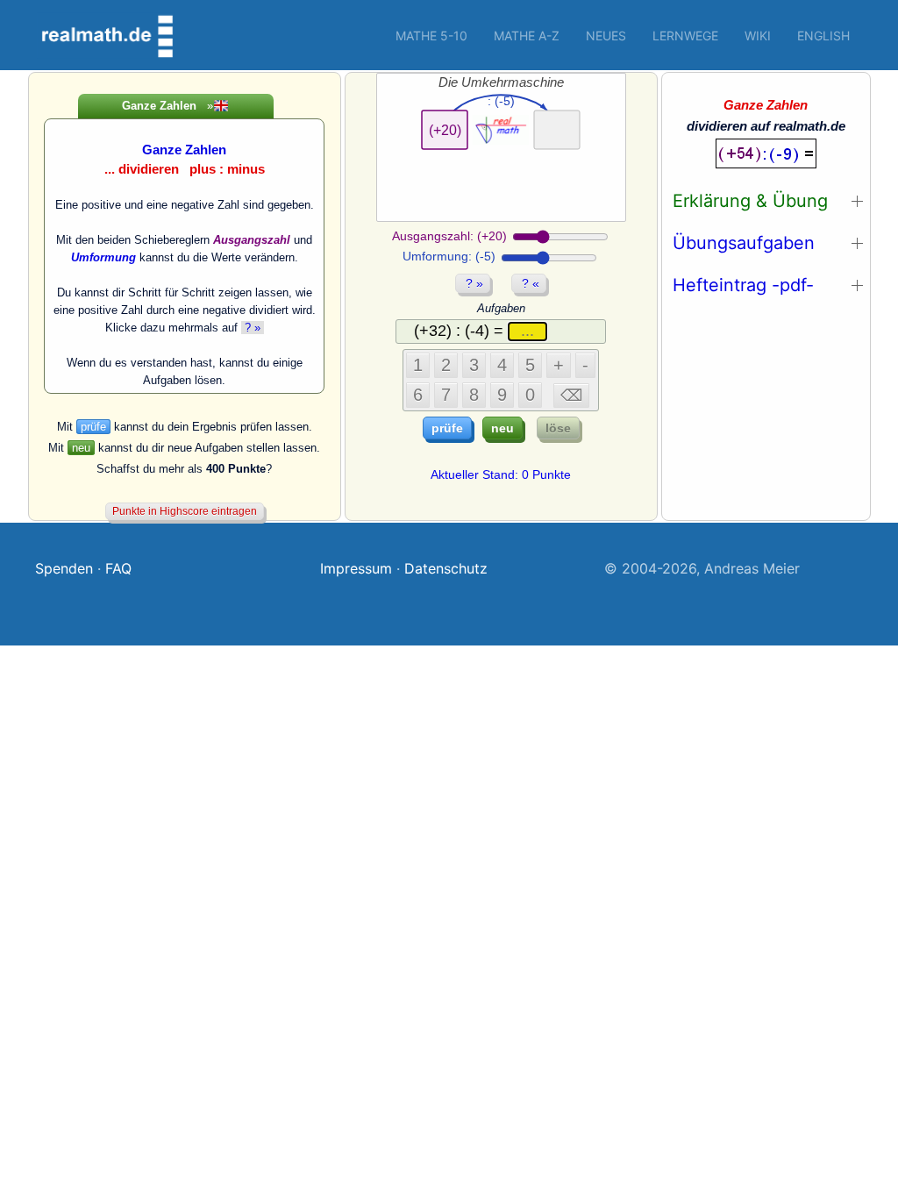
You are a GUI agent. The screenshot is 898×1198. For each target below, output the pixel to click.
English (823, 35)
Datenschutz (446, 568)
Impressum (356, 568)
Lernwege (685, 35)
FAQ (118, 568)
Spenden (64, 568)
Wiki (758, 35)
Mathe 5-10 (431, 35)
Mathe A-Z (526, 35)
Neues (606, 35)
